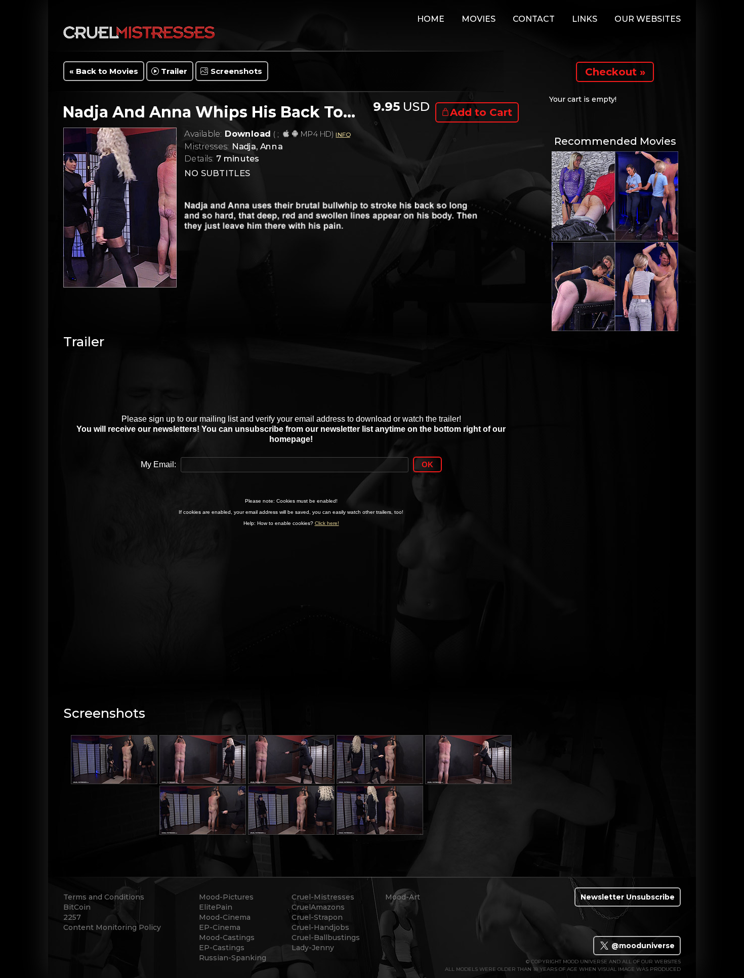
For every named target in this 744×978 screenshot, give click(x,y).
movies (478, 19)
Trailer (174, 71)
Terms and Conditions (103, 897)
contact (534, 19)
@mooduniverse (642, 945)
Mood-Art (402, 897)
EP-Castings (221, 947)
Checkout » (615, 72)
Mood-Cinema (225, 917)
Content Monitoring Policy (112, 927)
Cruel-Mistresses (323, 897)
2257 (72, 917)
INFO (343, 134)
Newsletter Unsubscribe (628, 897)
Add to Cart (481, 112)
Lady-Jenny (313, 947)
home (430, 19)
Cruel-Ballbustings (326, 937)
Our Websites (647, 19)
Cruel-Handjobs (320, 927)
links (584, 19)
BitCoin (77, 907)
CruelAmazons (318, 907)
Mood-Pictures (226, 897)
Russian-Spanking (232, 957)
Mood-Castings (227, 937)
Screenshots (236, 71)
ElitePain (215, 907)
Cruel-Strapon (317, 917)
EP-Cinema (219, 927)
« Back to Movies (103, 71)
